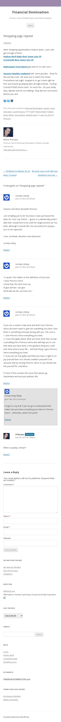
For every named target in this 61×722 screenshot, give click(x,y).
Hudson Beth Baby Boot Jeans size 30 (22, 56)
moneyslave (19, 115)
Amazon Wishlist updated (16, 73)
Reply (6, 250)
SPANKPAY (7, 574)
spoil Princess (19, 111)
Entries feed (8, 655)
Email (6, 527)
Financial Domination (30, 12)
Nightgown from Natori (15, 66)
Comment (8, 484)
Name (7, 516)
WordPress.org (9, 662)
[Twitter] (8, 101)
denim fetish (41, 111)
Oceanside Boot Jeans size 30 (18, 60)
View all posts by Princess (15, 150)
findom (50, 111)
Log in (5, 652)
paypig (46, 108)
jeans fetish (8, 115)
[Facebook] (4, 101)
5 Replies (7, 43)
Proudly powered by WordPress (16, 717)
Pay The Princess (10, 570)
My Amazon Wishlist (12, 567)
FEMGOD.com (9, 591)
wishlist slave (31, 115)
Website (7, 538)
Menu (30, 25)
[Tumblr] (11, 101)
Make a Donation (10, 699)
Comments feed (10, 658)
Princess (7, 118)
